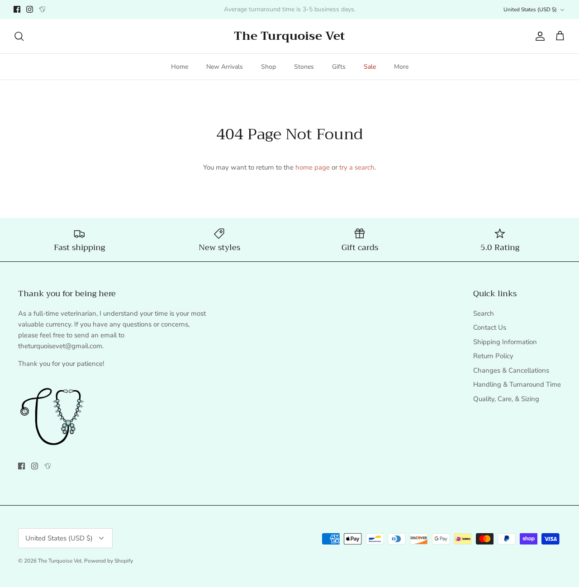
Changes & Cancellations (511, 370)
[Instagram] (29, 9)
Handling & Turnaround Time (517, 384)
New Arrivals (224, 66)
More (401, 66)
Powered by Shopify (108, 560)
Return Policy (493, 355)
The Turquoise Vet (59, 560)
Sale (370, 66)
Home (179, 66)
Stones (304, 66)
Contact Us (489, 327)
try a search (357, 167)
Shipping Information (505, 341)
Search (483, 313)
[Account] (538, 36)
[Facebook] (17, 9)
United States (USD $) (530, 9)
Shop (268, 66)
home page (312, 167)
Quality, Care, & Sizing (506, 398)
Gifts (339, 66)
